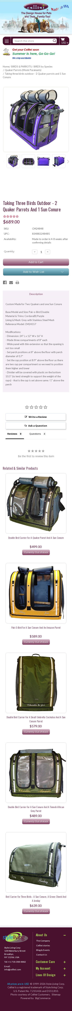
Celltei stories (43, 945)
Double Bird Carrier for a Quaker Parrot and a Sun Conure (36, 538)
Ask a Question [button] (37, 425)
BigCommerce (42, 998)
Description (36, 294)
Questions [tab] (35, 433)
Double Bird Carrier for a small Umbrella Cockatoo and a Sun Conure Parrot (36, 719)
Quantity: (9, 251)
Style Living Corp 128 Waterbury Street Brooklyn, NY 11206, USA (14, 952)
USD (64, 42)
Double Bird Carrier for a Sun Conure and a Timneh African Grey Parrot (36, 809)
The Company (43, 940)
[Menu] (7, 40)
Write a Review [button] (38, 417)
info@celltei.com (12, 969)
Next (68, 161)
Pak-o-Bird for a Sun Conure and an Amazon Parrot (36, 627)
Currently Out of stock (36, 552)
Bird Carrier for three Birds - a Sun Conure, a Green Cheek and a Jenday (36, 898)
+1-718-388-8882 (17, 961)
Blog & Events (43, 950)
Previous (4, 161)
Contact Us (41, 954)
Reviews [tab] (12, 433)
